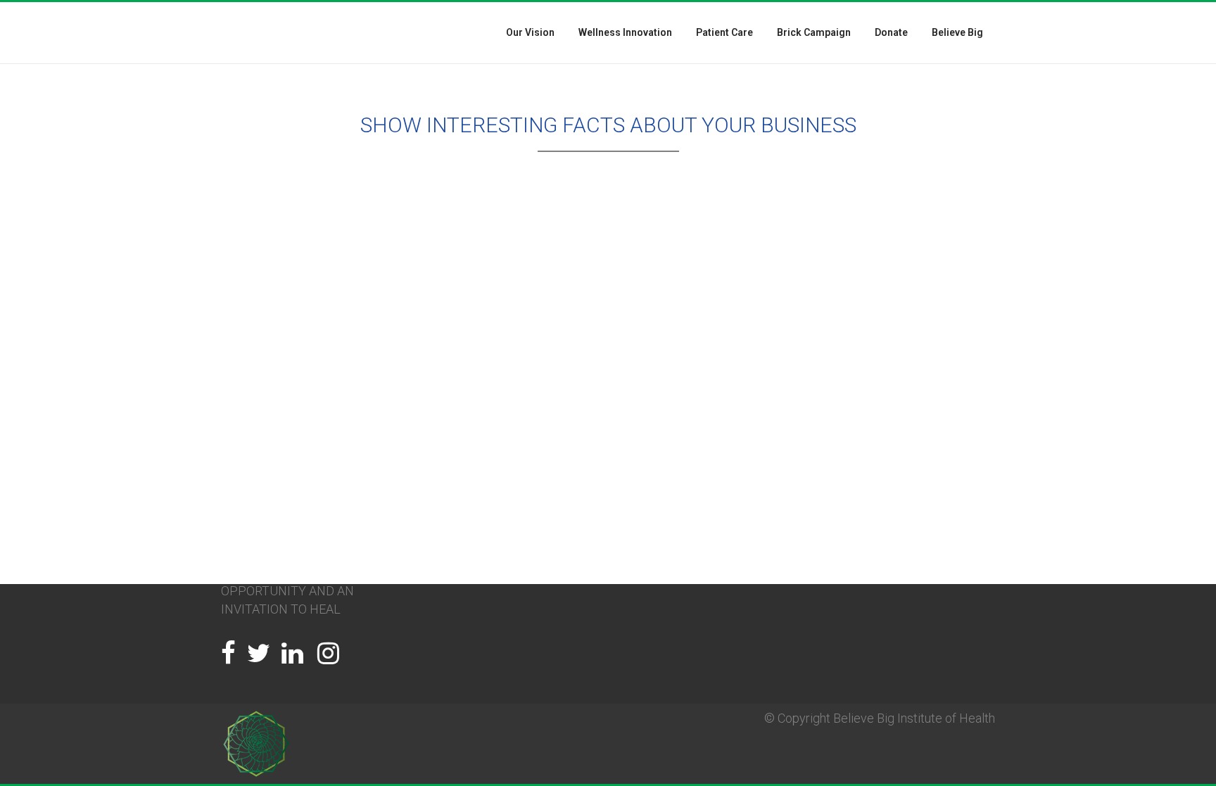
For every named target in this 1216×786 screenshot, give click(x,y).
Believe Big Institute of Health (914, 718)
